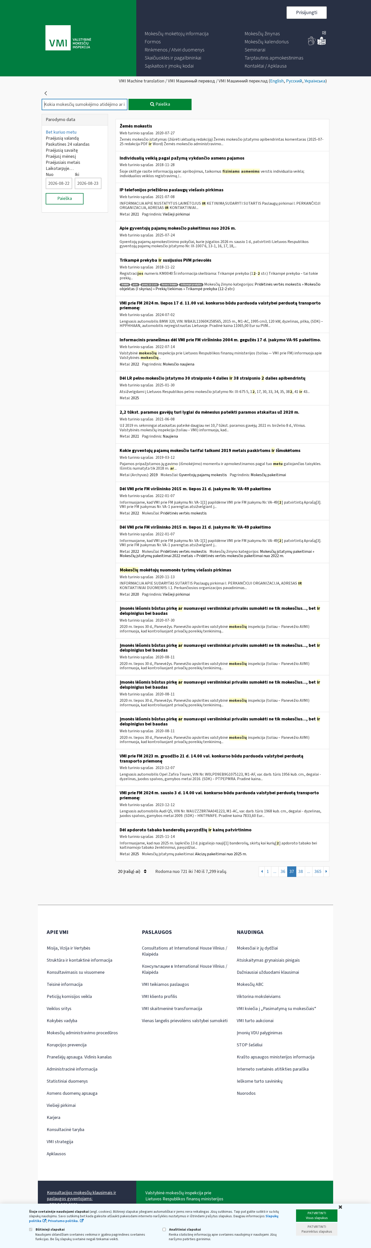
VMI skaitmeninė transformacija (172, 1009)
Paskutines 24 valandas (68, 144)
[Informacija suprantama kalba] (321, 44)
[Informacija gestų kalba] (312, 44)
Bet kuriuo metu (61, 132)
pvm (135, 284)
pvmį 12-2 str (149, 284)
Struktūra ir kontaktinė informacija (79, 960)
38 (300, 871)
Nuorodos (246, 1093)
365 (317, 871)
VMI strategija (60, 1142)
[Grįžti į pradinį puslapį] (46, 93)
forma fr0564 (169, 284)
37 (291, 871)
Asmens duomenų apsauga (72, 1093)
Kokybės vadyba (62, 1021)
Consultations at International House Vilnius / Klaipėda (184, 951)
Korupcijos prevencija (67, 1045)
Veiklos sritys (59, 1009)
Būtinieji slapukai (50, 1229)
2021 (135, 214)
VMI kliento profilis (159, 996)
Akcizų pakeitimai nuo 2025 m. (221, 854)
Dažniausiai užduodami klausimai (268, 972)
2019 (154, 475)
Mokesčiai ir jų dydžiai (257, 948)
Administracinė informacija (72, 1069)
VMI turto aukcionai (255, 1021)
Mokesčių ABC (250, 984)
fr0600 (124, 284)
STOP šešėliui (249, 1045)
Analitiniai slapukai (184, 1229)
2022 (135, 364)
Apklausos (56, 1154)
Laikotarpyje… (60, 168)
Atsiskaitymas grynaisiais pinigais (268, 960)
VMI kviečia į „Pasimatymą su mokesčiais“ (276, 1009)
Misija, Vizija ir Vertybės (68, 948)
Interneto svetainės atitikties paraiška (273, 1069)
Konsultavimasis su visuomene (75, 972)
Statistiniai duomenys (67, 1081)
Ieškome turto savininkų (259, 1081)
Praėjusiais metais (63, 162)
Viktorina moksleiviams (259, 996)
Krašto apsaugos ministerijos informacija (275, 1057)
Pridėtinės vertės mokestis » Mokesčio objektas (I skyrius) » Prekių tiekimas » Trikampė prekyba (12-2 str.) (220, 287)
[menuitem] (177, 33)
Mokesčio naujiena (178, 364)
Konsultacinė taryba (65, 1130)
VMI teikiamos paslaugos (165, 984)
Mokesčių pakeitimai (268, 475)
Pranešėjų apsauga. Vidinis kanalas (79, 1057)
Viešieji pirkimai (176, 214)
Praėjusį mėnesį (61, 156)
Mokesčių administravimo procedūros (82, 1033)
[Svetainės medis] (324, 33)
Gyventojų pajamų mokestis (203, 475)
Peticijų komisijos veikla (69, 996)
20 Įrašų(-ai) (129, 871)
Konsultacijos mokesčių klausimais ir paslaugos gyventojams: (81, 1196)
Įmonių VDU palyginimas (259, 1033)
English (277, 81)
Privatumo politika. (63, 1221)
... (274, 871)
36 (283, 871)
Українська (314, 81)
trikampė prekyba (191, 284)
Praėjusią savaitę (62, 150)
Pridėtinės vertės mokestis (183, 513)
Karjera (53, 1117)
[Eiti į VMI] (68, 38)
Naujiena (170, 436)
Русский (294, 81)
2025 (135, 398)
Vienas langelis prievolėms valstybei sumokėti (185, 1021)
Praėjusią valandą (62, 138)
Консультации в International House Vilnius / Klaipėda (184, 969)
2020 (135, 594)
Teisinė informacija (65, 984)
